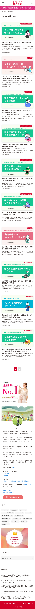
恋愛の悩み (5, 521)
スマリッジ (19, 513)
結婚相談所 (5, 524)
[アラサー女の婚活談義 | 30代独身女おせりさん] (17, 3)
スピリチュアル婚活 (8, 513)
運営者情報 (5, 603)
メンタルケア (19, 515)
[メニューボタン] (3, 3)
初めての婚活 (27, 518)
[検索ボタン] (32, 3)
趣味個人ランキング (8, 490)
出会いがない (16, 518)
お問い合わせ (27, 485)
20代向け (5, 510)
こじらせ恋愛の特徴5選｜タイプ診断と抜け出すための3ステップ (17, 592)
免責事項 (30, 603)
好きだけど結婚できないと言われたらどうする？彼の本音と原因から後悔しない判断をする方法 (17, 598)
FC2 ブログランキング (8, 492)
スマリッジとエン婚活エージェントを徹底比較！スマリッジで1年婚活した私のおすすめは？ (17, 576)
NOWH (6, 475)
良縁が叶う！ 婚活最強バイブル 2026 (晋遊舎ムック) (17, 481)
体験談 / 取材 (6, 518)
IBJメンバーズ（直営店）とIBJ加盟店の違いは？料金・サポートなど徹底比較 (17, 581)
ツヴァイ (28, 513)
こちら (12, 468)
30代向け (13, 510)
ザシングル (22, 510)
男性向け (24, 521)
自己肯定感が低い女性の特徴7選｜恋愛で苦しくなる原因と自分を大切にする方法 (17, 587)
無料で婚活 (15, 521)
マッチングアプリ (7, 515)
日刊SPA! (6, 473)
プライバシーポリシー (21, 603)
